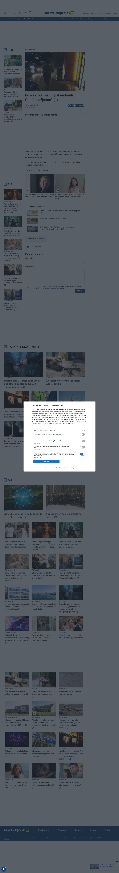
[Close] (91, 405)
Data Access (59, 468)
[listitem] (59, 430)
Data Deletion (49, 468)
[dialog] (59, 436)
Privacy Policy (70, 468)
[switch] (82, 434)
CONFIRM (46, 461)
